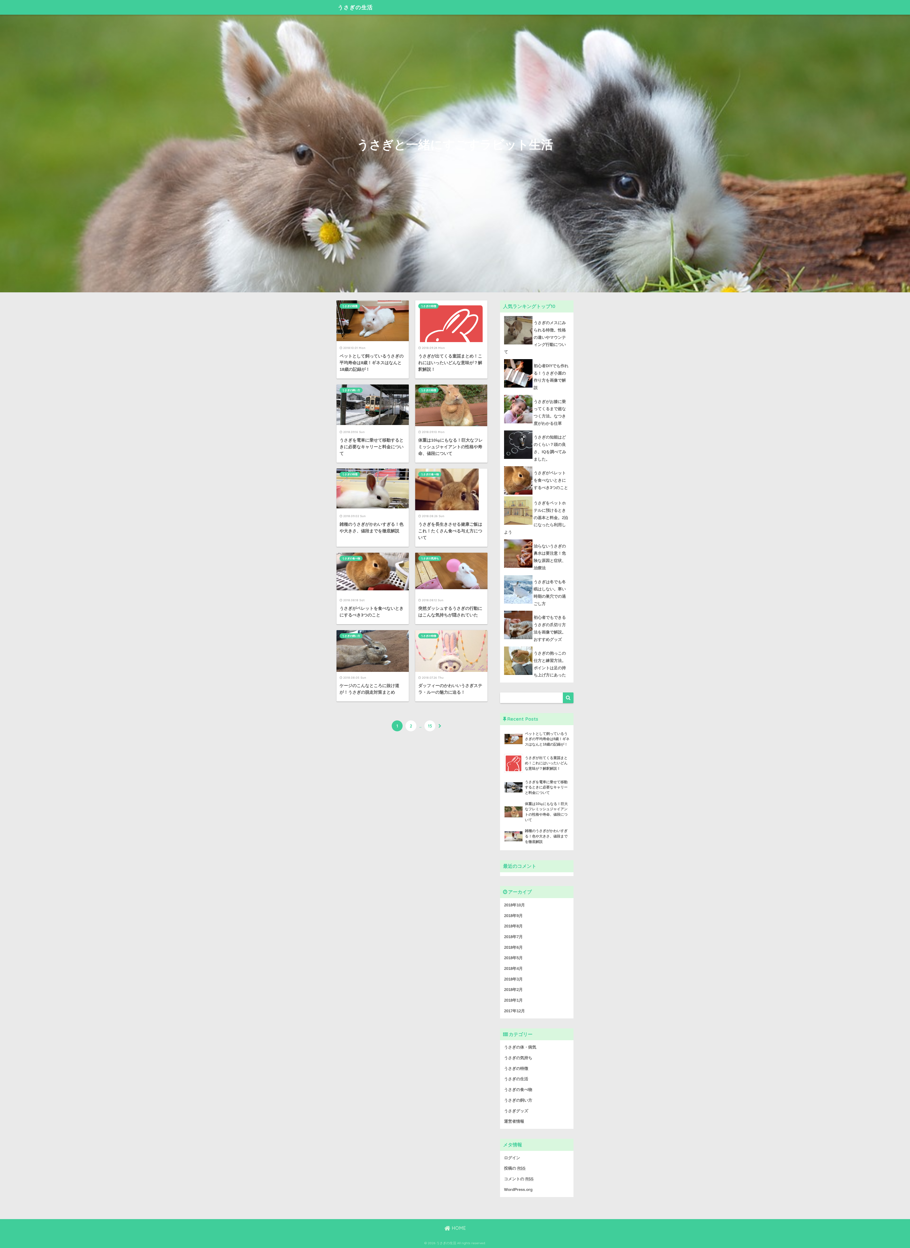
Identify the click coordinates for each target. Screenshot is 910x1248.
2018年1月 (513, 1000)
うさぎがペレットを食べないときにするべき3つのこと (551, 480)
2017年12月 (514, 1011)
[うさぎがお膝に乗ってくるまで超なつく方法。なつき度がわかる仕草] (536, 395)
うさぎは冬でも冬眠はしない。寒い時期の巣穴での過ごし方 (550, 593)
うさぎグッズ (516, 1111)
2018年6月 (513, 947)
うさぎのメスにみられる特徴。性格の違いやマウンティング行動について (535, 337)
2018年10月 (514, 905)
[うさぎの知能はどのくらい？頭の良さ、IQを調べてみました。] (536, 430)
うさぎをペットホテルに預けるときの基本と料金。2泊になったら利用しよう (536, 517)
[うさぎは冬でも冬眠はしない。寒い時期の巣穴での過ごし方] (536, 575)
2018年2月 (513, 989)
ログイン (512, 1158)
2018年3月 (513, 979)
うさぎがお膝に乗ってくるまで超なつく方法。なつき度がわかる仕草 (550, 412)
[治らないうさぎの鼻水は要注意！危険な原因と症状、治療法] (536, 539)
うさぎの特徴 (350, 306)
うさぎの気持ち (430, 558)
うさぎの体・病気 (520, 1047)
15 (430, 725)
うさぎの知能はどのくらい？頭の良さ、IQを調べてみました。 (550, 448)
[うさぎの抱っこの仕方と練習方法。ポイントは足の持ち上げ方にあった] (536, 646)
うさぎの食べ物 (430, 474)
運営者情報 (514, 1121)
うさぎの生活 (355, 7)
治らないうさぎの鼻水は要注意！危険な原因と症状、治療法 (550, 557)
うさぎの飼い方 (351, 390)
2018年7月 (513, 937)
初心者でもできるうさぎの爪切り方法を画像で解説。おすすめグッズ (550, 628)
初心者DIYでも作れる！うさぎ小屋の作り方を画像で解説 (551, 377)
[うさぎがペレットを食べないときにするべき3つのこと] (536, 466)
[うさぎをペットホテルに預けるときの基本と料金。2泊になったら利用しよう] (536, 496)
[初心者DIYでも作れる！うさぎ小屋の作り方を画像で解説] (536, 359)
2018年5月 (513, 958)
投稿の (514, 1168)
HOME (458, 1228)
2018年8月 (513, 926)
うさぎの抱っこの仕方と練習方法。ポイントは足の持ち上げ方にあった (550, 664)
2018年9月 (513, 915)
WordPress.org (518, 1189)
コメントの (518, 1179)
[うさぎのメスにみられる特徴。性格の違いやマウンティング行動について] (536, 316)
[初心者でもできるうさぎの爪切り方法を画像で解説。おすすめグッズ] (536, 610)
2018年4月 (513, 968)
